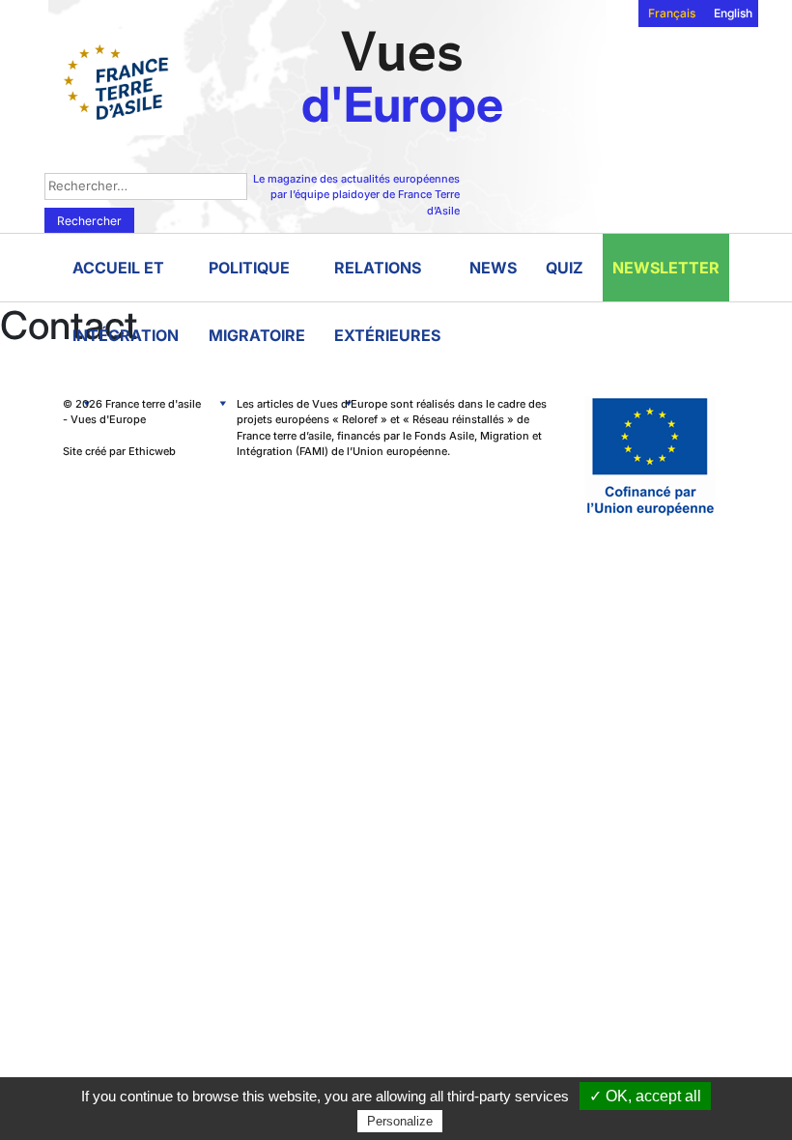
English (733, 13)
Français (671, 13)
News (493, 267)
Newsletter (666, 267)
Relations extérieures (387, 279)
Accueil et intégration (125, 279)
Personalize (400, 1121)
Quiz (564, 267)
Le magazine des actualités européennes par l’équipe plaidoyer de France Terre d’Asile (356, 194)
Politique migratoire (257, 279)
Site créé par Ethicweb (119, 451)
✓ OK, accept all (645, 1096)
